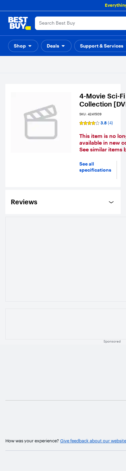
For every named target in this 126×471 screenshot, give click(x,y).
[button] (23, 46)
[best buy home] (19, 23)
